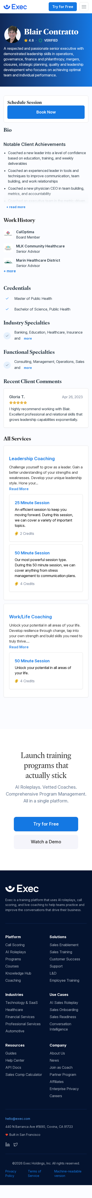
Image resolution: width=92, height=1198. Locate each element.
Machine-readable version (68, 1173)
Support (56, 966)
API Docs (13, 1067)
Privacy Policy (10, 1173)
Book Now (46, 112)
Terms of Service (34, 1173)
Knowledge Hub (18, 973)
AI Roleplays (15, 952)
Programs (13, 959)
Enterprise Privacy (64, 1089)
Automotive (14, 1031)
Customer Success (65, 959)
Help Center (14, 1060)
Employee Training (64, 980)
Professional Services (23, 1024)
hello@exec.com (17, 1118)
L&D (53, 973)
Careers (56, 1096)
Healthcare (14, 1009)
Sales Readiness (63, 1017)
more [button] (28, 338)
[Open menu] (83, 6)
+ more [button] (10, 271)
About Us (57, 1053)
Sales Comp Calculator (23, 1074)
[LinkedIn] (7, 1144)
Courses (12, 966)
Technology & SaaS (21, 1002)
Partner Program (63, 1074)
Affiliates (57, 1081)
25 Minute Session (32, 502)
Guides (11, 1053)
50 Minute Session (32, 553)
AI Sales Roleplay (64, 1002)
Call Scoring (15, 945)
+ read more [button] (15, 207)
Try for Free (62, 6)
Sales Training (61, 952)
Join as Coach (61, 1067)
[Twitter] (15, 1144)
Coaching (13, 980)
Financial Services (20, 1017)
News (54, 1060)
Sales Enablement (64, 945)
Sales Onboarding (64, 1009)
